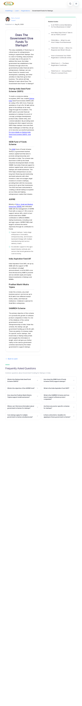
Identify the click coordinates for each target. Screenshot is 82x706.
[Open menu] (76, 3)
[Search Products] (70, 3)
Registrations (25, 11)
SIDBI (13, 149)
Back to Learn (13, 359)
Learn (17, 11)
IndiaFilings (9, 11)
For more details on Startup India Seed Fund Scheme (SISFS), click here (20, 134)
